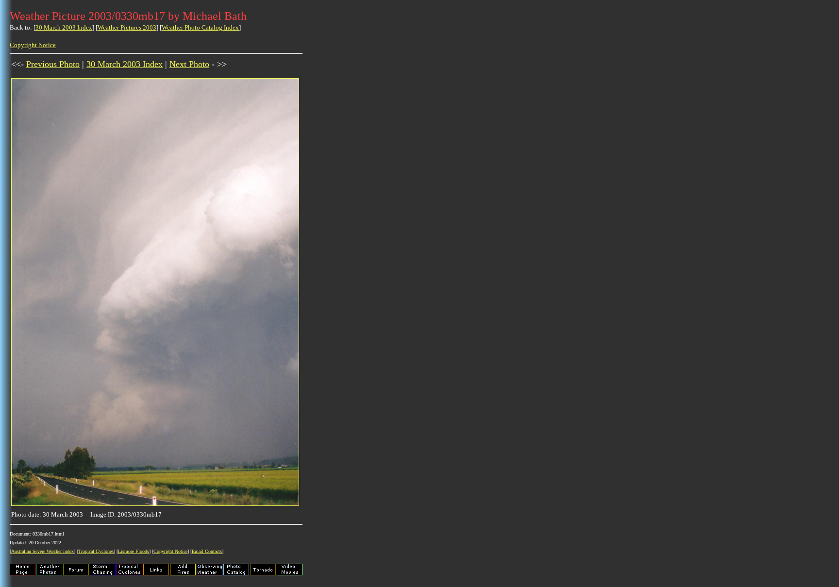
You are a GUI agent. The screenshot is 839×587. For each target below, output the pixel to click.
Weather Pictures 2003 (127, 27)
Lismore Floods (133, 551)
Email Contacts (207, 551)
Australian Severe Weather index (42, 551)
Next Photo (189, 64)
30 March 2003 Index (63, 27)
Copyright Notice (33, 45)
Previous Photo (53, 64)
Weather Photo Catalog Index (200, 27)
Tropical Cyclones (96, 551)
